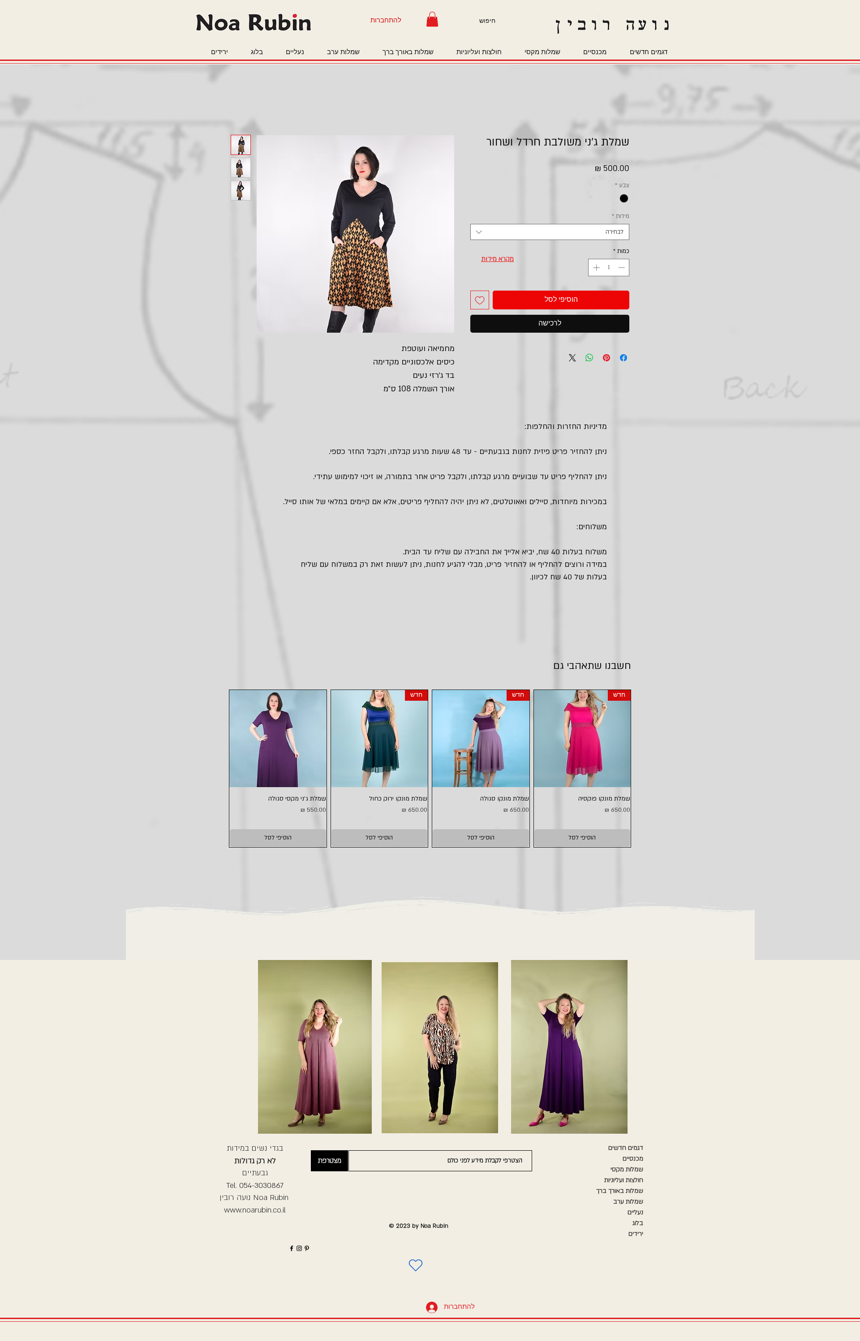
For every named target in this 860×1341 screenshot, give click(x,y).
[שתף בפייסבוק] (623, 357)
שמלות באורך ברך (619, 1191)
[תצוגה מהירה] (278, 738)
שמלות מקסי (627, 1169)
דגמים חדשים (625, 1148)
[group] (430, 768)
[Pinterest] (306, 1248)
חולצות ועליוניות (623, 1180)
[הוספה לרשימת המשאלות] (479, 300)
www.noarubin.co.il (255, 1210)
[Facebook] (291, 1248)
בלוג (637, 1223)
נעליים (635, 1212)
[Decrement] (622, 267)
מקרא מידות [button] (497, 258)
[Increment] (595, 267)
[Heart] (416, 1265)
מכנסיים (633, 1158)
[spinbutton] (609, 267)
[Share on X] (572, 357)
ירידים (635, 1234)
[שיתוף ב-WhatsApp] (589, 357)
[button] (432, 19)
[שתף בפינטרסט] (606, 357)
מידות (620, 216)
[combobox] (549, 232)
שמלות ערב (628, 1201)
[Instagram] (299, 1248)
